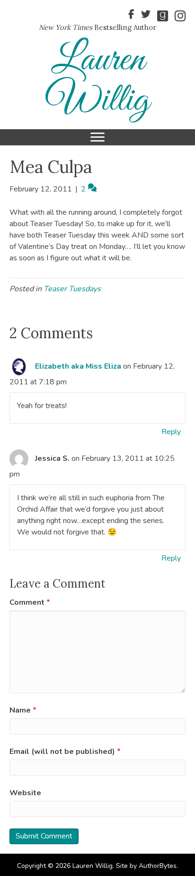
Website (25, 793)
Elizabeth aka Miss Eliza (78, 366)
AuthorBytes (158, 865)
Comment (29, 602)
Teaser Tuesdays (72, 289)
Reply (171, 432)
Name (22, 710)
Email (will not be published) (65, 751)
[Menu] (97, 137)
